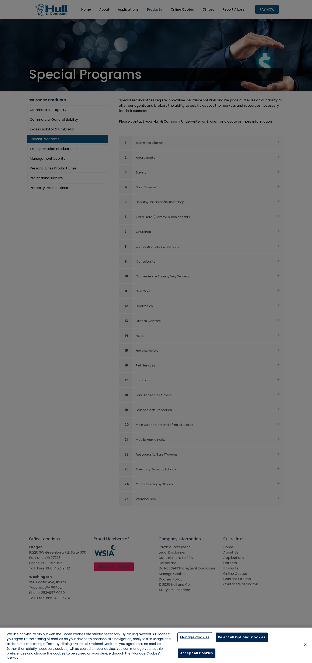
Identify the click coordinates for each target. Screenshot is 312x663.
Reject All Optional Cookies (241, 637)
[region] (156, 645)
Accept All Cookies (196, 653)
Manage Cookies (194, 637)
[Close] (305, 644)
